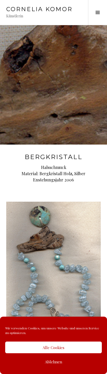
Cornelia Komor (39, 9)
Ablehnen (53, 361)
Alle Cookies (53, 347)
